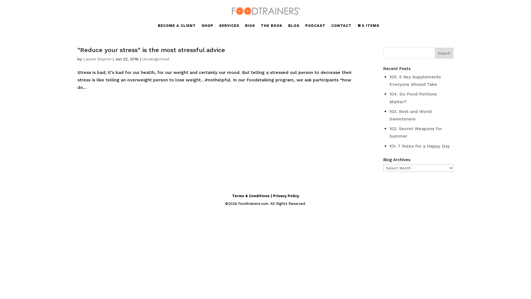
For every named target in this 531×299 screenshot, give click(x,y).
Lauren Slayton (97, 59)
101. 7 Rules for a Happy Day (419, 146)
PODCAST (315, 26)
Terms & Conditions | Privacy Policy (265, 196)
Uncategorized (155, 59)
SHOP (207, 26)
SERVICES (229, 26)
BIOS (250, 26)
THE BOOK (271, 26)
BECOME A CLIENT (177, 26)
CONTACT (341, 26)
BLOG (294, 26)
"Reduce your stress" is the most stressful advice (151, 50)
